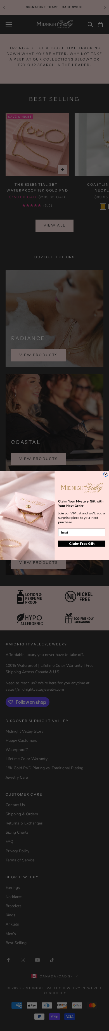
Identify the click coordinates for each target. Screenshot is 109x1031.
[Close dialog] (105, 474)
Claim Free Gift (82, 543)
